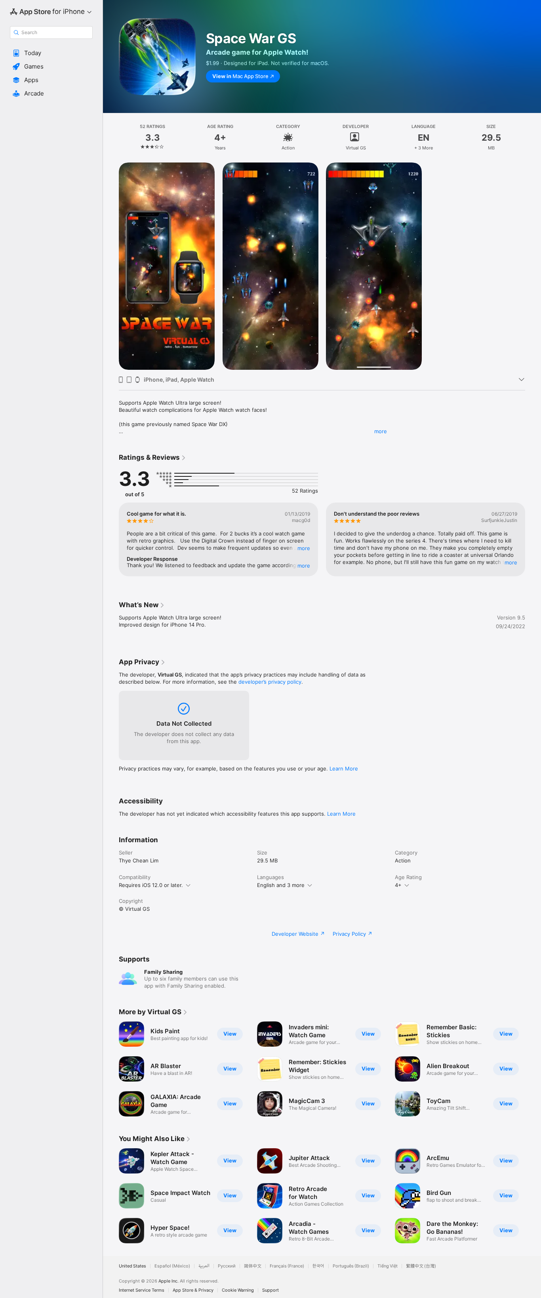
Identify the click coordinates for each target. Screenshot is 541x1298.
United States (132, 1266)
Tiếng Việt (387, 1266)
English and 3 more (281, 885)
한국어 (318, 1266)
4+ (398, 885)
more (380, 431)
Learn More (344, 768)
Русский (227, 1266)
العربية (204, 1266)
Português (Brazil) (351, 1266)
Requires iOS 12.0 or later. (151, 885)
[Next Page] (533, 539)
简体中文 (252, 1266)
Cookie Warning (238, 1290)
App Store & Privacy (193, 1290)
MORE (303, 548)
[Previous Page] (110, 539)
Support (270, 1290)
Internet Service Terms (141, 1290)
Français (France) (287, 1266)
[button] (51, 53)
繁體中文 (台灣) (421, 1266)
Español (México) (172, 1266)
